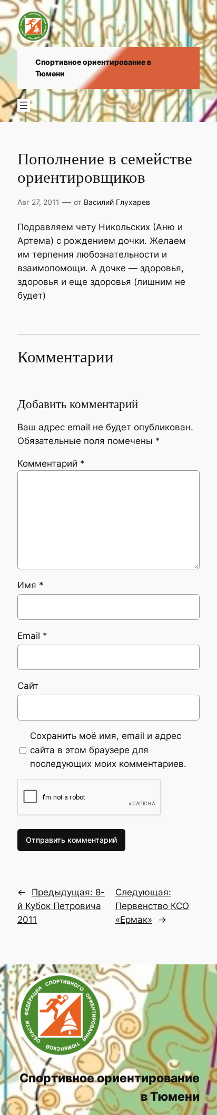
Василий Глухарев (117, 202)
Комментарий (51, 463)
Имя (30, 585)
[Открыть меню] (23, 105)
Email (32, 635)
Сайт (27, 685)
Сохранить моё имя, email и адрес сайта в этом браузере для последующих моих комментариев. (108, 749)
